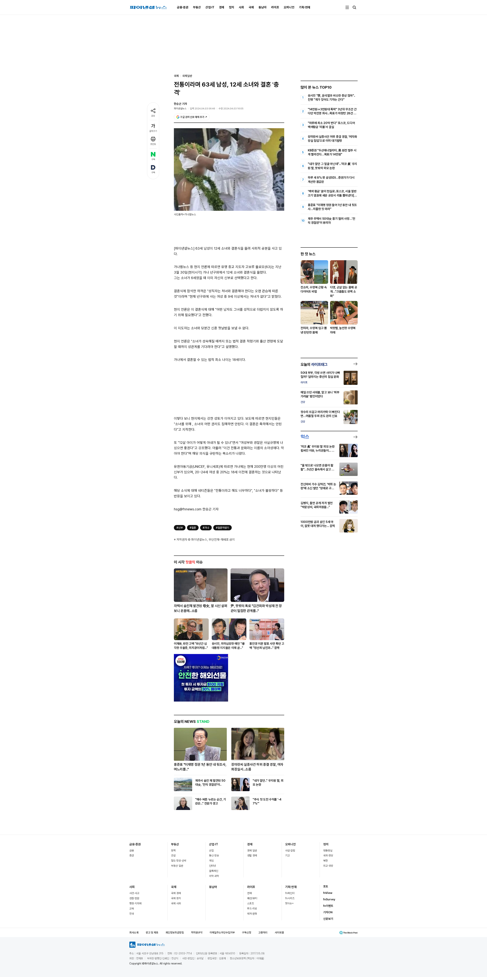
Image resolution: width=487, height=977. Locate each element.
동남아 (263, 7)
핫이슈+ (289, 903)
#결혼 (193, 527)
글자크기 (153, 131)
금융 (131, 850)
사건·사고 (134, 893)
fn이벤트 (328, 906)
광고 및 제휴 (152, 932)
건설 (173, 855)
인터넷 (212, 865)
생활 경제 (252, 855)
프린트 (153, 144)
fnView (327, 893)
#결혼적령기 (222, 527)
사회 (241, 7)
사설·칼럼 (290, 850)
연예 (249, 893)
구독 (153, 159)
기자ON (328, 912)
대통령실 (327, 850)
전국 (131, 913)
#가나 (206, 527)
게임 (211, 860)
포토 (325, 886)
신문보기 (328, 919)
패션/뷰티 (252, 898)
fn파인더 (289, 893)
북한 (325, 860)
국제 (251, 7)
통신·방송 (214, 855)
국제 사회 (176, 903)
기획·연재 (304, 7)
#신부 (180, 527)
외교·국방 (328, 865)
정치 (231, 7)
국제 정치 (176, 898)
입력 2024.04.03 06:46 (202, 108)
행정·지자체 (135, 903)
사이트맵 (279, 932)
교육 (131, 908)
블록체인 (213, 870)
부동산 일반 (177, 865)
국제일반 (187, 76)
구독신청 (246, 932)
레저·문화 (252, 913)
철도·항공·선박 (178, 860)
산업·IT (209, 7)
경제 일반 (252, 850)
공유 (153, 116)
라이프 (275, 7)
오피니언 (289, 7)
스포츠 (250, 903)
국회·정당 (328, 855)
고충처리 (262, 932)
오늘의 (314, 364)
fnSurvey (329, 899)
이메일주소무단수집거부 (222, 932)
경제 (221, 7)
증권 (131, 855)
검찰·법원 (134, 898)
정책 (173, 850)
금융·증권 (182, 7)
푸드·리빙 (252, 908)
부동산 (197, 7)
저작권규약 (196, 932)
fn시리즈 (289, 898)
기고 (287, 855)
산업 (211, 850)
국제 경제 (176, 893)
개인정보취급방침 (175, 932)
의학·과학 (214, 876)
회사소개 (133, 932)
